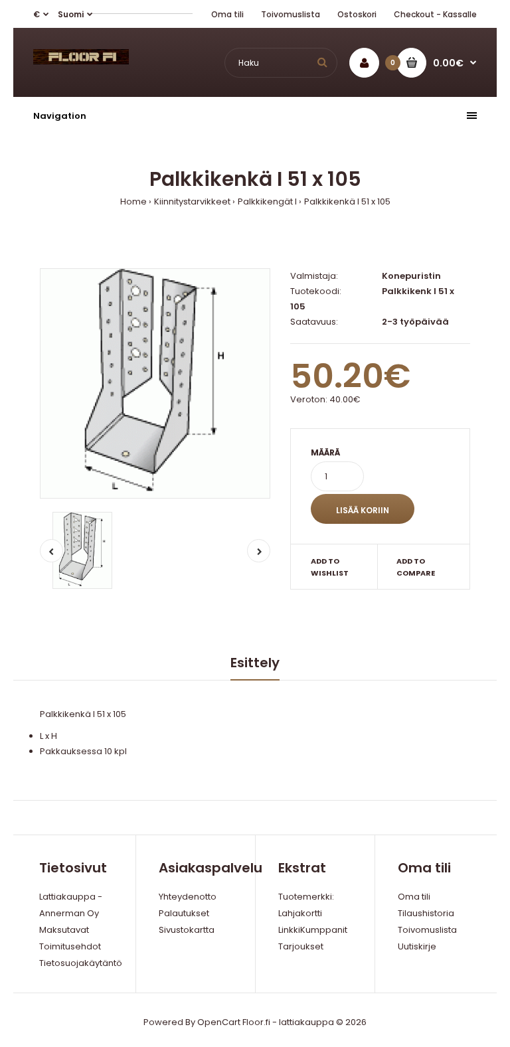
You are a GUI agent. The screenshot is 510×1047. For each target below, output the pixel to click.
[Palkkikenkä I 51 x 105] (155, 383)
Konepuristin (411, 276)
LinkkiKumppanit (312, 930)
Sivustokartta (186, 930)
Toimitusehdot (70, 946)
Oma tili (227, 14)
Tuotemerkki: (306, 896)
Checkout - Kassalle (435, 14)
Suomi (71, 14)
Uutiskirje (417, 946)
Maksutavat (64, 930)
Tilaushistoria (426, 913)
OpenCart (218, 1022)
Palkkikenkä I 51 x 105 (347, 201)
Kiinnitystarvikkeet (192, 201)
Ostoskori (357, 14)
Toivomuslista (290, 14)
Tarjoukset (300, 946)
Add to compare (415, 567)
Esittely (255, 662)
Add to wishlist (330, 567)
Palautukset (184, 913)
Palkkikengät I (267, 201)
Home (133, 201)
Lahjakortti (300, 913)
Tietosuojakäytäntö (80, 963)
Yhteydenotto (187, 896)
